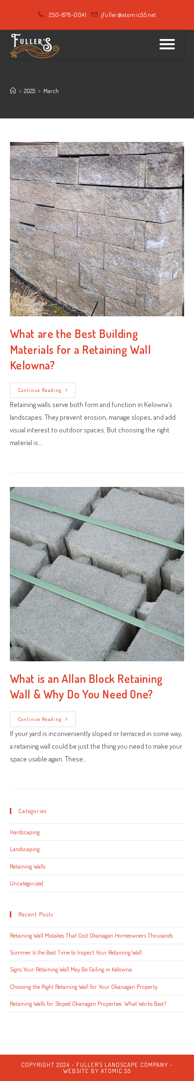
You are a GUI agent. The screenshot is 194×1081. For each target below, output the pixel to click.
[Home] (13, 90)
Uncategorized (26, 883)
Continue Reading (47, 392)
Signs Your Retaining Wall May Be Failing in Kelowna (71, 969)
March (51, 90)
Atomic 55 (116, 1070)
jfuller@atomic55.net (128, 14)
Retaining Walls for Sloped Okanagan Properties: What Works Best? (88, 1003)
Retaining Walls (27, 866)
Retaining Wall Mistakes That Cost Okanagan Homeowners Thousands (91, 935)
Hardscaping (25, 832)
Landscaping (25, 849)
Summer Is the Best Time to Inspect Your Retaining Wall (76, 952)
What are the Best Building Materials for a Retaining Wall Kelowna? (80, 349)
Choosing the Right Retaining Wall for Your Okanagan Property (83, 986)
